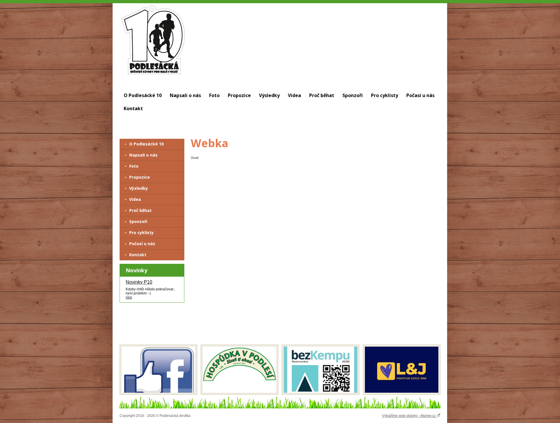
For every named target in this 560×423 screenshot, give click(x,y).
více (129, 297)
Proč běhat (321, 95)
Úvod (194, 157)
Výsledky (269, 95)
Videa (294, 95)
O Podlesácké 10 (143, 95)
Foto (214, 95)
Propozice (239, 95)
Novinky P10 (139, 282)
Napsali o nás (185, 95)
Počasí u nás (420, 95)
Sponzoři (352, 95)
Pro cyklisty (384, 95)
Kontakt (133, 108)
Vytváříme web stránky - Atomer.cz (409, 416)
